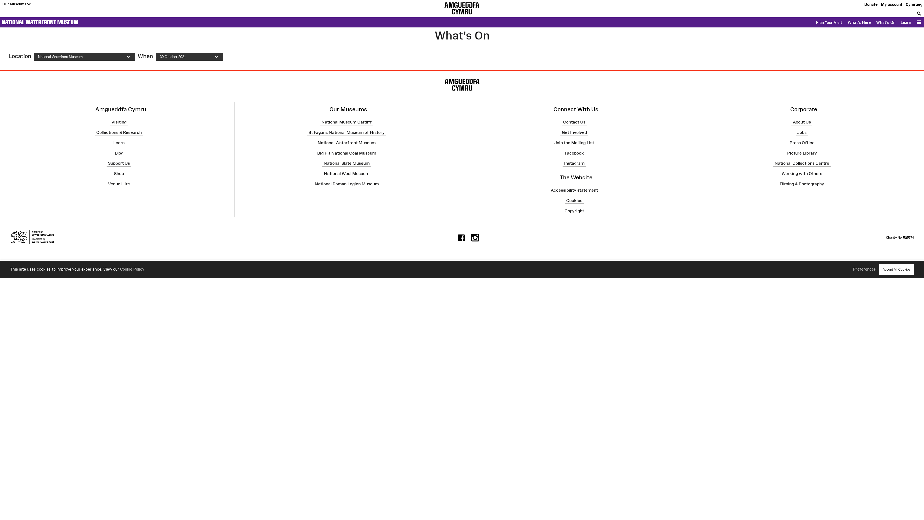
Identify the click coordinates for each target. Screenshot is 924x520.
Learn (906, 22)
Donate (871, 4)
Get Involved (574, 132)
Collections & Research (119, 132)
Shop (119, 173)
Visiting (119, 122)
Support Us (119, 163)
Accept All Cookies (897, 269)
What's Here (859, 22)
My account (891, 4)
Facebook (574, 152)
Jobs (802, 132)
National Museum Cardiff (346, 122)
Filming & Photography (802, 184)
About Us (802, 122)
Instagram (574, 163)
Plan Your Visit (829, 22)
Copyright (574, 210)
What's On (885, 22)
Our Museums (14, 4)
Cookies (574, 200)
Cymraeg (914, 4)
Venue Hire (119, 184)
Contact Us (574, 122)
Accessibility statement (574, 190)
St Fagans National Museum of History (346, 132)
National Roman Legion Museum (347, 184)
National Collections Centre (802, 163)
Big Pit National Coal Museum (346, 152)
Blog (119, 152)
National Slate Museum (347, 163)
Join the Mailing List (574, 142)
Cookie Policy (132, 269)
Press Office (802, 142)
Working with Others (802, 173)
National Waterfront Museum (40, 22)
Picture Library (802, 152)
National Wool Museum (346, 173)
